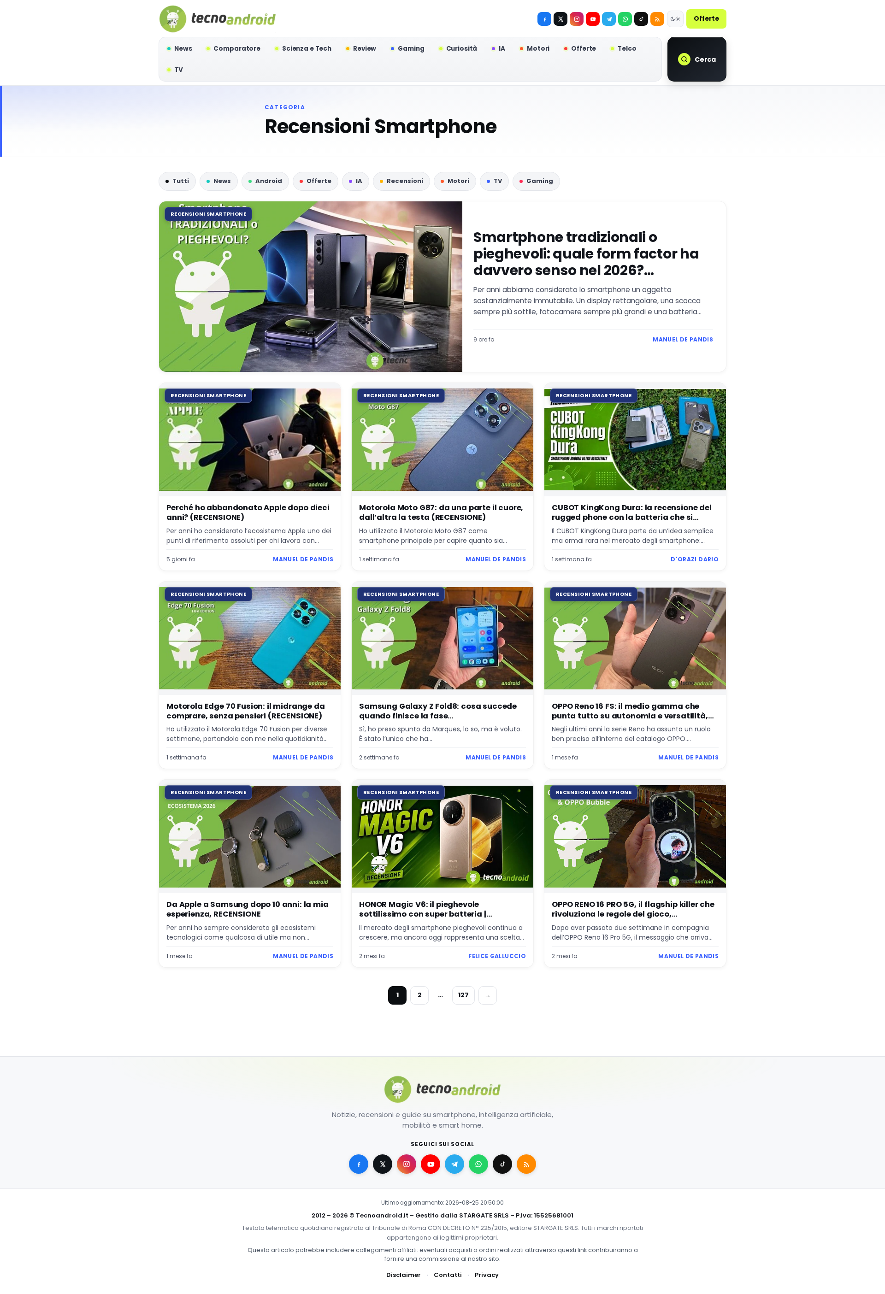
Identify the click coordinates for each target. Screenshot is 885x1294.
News (222, 180)
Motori (458, 180)
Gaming (539, 180)
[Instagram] (577, 19)
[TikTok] (641, 19)
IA (359, 180)
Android (268, 180)
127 (463, 995)
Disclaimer (403, 1274)
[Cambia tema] (675, 19)
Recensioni (405, 180)
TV (498, 180)
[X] (560, 19)
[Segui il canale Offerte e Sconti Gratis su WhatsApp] (625, 19)
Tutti (180, 180)
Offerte (706, 18)
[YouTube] (593, 19)
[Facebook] (544, 19)
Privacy (487, 1274)
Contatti (448, 1274)
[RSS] (657, 19)
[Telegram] (609, 19)
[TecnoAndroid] (218, 19)
